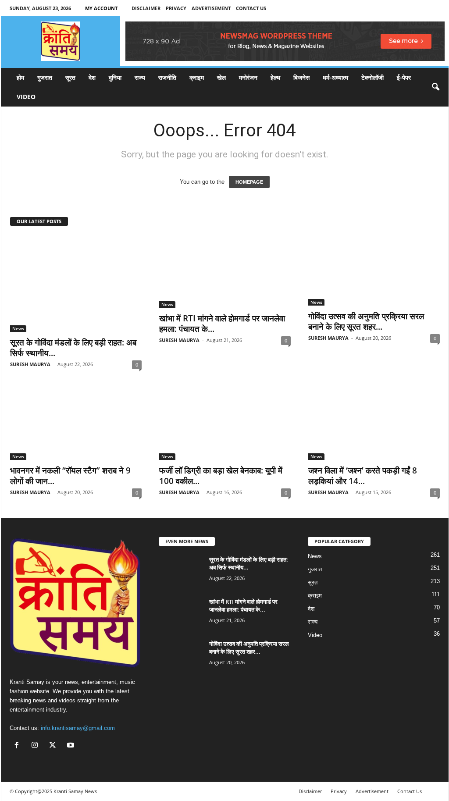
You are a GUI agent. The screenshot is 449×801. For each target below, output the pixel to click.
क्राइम (196, 77)
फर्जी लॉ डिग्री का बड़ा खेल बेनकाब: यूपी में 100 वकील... (220, 476)
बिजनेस (301, 77)
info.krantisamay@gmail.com (78, 728)
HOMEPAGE (249, 182)
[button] (435, 87)
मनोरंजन (248, 77)
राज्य (140, 77)
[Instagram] (37, 746)
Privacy (176, 8)
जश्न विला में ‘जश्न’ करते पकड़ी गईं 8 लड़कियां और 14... (362, 476)
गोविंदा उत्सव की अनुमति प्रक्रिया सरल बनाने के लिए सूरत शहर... (366, 321)
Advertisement (211, 8)
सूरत (70, 77)
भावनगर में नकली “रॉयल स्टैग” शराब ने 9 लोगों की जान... (70, 476)
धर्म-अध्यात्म (335, 77)
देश (92, 77)
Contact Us (251, 8)
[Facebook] (19, 746)
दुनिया (115, 77)
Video (26, 97)
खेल (221, 77)
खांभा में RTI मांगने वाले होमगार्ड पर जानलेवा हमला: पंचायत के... (222, 324)
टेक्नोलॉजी (372, 77)
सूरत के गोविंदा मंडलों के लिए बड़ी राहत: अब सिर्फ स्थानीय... (73, 348)
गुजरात (44, 77)
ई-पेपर (404, 77)
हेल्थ (275, 77)
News (18, 328)
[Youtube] (72, 746)
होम (20, 77)
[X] (55, 746)
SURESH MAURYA (30, 364)
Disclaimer (146, 8)
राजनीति (167, 77)
